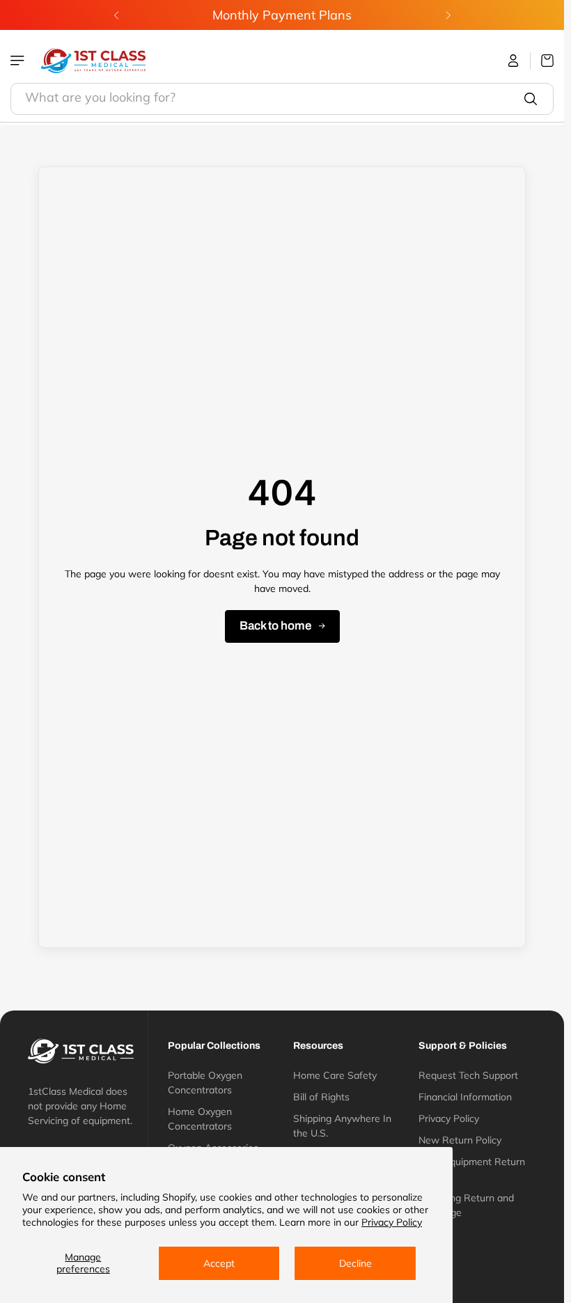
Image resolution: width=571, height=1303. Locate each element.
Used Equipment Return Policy (472, 1169)
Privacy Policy (391, 1222)
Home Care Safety (335, 1075)
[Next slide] (447, 15)
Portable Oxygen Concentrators (205, 1082)
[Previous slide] (116, 15)
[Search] (530, 99)
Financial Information (465, 1097)
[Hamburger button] (18, 60)
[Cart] (542, 60)
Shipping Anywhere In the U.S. (342, 1125)
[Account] (513, 60)
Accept (219, 1263)
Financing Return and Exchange (466, 1205)
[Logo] (93, 60)
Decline (355, 1263)
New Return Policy (460, 1140)
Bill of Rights (321, 1097)
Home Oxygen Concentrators (200, 1118)
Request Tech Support (468, 1075)
